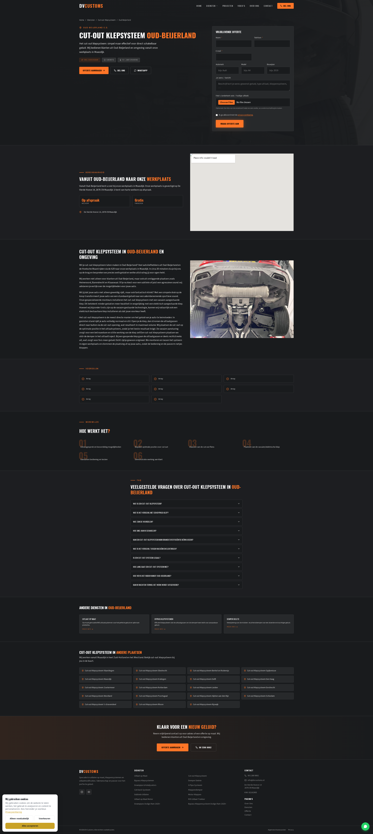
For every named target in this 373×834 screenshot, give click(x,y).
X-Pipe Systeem (195, 785)
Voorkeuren (44, 818)
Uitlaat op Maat (140, 775)
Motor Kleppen (194, 794)
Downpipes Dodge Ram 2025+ (147, 803)
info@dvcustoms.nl (256, 780)
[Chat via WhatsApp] (365, 826)
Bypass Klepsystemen (144, 780)
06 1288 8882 (205, 747)
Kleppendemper (195, 789)
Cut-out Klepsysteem (107, 20)
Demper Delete (195, 780)
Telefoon (258, 37)
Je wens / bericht (223, 78)
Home (199, 5)
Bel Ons (287, 5)
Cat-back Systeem (142, 789)
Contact (268, 5)
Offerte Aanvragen (92, 70)
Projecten (227, 5)
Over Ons (254, 5)
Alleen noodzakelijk (19, 818)
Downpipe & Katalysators (145, 785)
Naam (219, 37)
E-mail (219, 51)
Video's (241, 5)
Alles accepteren (30, 825)
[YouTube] (89, 792)
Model (243, 64)
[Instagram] (82, 792)
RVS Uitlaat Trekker (196, 799)
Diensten (210, 5)
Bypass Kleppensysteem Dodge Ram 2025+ (207, 803)
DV (88, 771)
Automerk (220, 64)
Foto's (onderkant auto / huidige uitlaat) (232, 95)
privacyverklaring (245, 115)
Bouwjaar (271, 64)
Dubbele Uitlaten (141, 794)
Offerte (247, 811)
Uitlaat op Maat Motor (143, 799)
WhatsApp (142, 70)
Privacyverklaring (13, 812)
